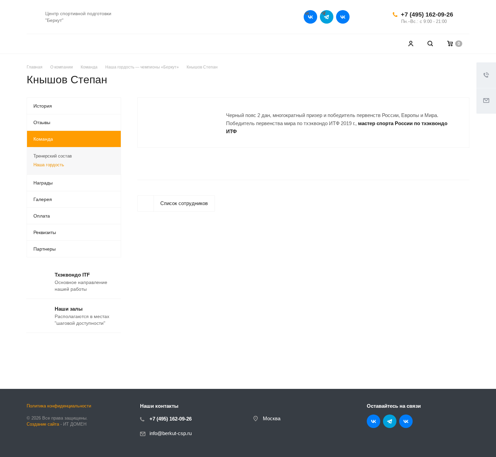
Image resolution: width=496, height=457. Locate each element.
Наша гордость (48, 164)
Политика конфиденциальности (59, 405)
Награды (43, 182)
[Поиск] (430, 44)
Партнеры (44, 249)
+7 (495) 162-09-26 (427, 14)
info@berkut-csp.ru (170, 433)
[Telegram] (326, 17)
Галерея (42, 199)
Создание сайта (43, 424)
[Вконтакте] (310, 17)
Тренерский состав (52, 156)
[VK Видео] (343, 17)
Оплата (41, 216)
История (42, 106)
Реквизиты (44, 232)
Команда (43, 139)
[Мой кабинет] (410, 44)
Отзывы (41, 122)
